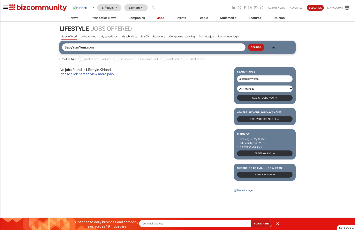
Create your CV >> (265, 153)
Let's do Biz (346, 227)
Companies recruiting (182, 36)
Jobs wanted (88, 36)
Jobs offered (69, 36)
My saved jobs (109, 36)
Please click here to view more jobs (87, 74)
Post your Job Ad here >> (265, 119)
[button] (154, 8)
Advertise (296, 7)
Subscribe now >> (265, 174)
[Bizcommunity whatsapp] (261, 8)
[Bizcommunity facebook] (244, 8)
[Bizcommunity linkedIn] (233, 8)
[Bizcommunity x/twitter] (239, 8)
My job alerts (129, 36)
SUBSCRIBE (261, 223)
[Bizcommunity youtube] (255, 8)
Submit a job (206, 36)
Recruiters (159, 36)
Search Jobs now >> (264, 98)
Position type (68, 59)
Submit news (276, 7)
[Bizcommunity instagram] (249, 8)
